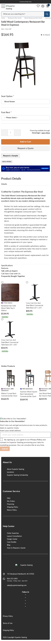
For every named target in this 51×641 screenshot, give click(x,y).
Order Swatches (13, 533)
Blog (8, 545)
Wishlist (38, 6)
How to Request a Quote (16, 548)
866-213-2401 (12, 579)
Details (4, 184)
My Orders (11, 501)
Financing (10, 504)
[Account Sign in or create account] (42, 6)
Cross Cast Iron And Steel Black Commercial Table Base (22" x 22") (34, 305)
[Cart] (47, 6)
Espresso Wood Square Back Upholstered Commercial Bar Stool (28, 394)
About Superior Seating (15, 469)
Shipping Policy (12, 507)
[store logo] (25, 566)
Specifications (7, 265)
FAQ (8, 498)
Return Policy (12, 510)
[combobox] (23, 14)
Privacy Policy (36, 440)
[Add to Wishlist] (2, 282)
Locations (10, 472)
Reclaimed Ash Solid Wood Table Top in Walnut (8, 308)
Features (4, 268)
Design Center (12, 539)
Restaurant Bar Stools (14, 18)
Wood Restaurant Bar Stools (33, 18)
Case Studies (11, 542)
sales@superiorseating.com (17, 585)
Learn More (46, 133)
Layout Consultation (14, 536)
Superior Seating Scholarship (17, 475)
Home (3, 18)
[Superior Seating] (12, 7)
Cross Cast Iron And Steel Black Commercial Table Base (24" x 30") (9, 342)
